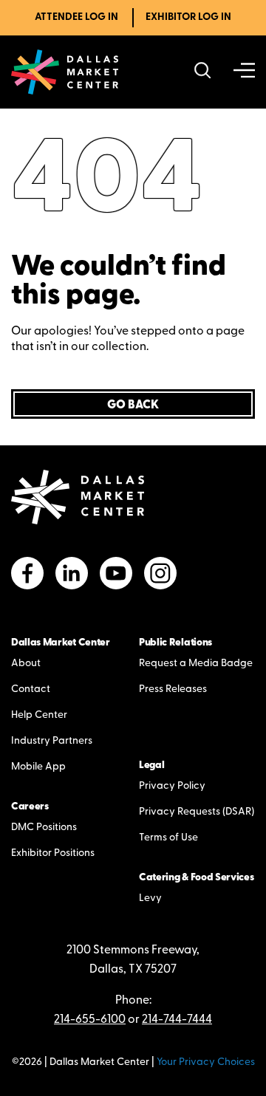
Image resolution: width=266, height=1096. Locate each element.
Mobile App (38, 767)
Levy (150, 898)
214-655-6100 (90, 1020)
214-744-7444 (177, 1020)
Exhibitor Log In (188, 17)
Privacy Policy (172, 786)
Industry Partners (51, 741)
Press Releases (173, 689)
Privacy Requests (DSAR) (196, 812)
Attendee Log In (76, 17)
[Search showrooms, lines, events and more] (202, 72)
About (26, 663)
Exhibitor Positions (53, 853)
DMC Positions (44, 827)
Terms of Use (168, 837)
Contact (30, 689)
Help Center (39, 715)
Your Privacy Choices (206, 1062)
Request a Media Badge (196, 663)
